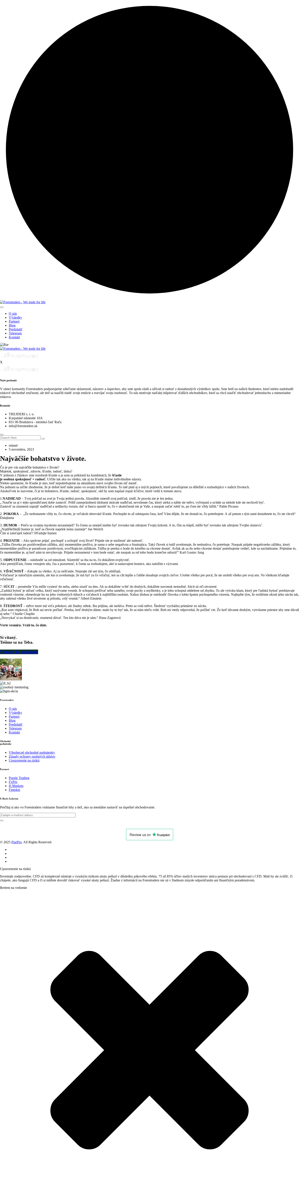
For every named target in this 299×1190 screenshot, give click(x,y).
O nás (13, 313)
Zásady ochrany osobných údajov (32, 756)
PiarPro (16, 842)
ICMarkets (16, 786)
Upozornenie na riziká (24, 760)
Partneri (14, 321)
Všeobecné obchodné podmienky (32, 752)
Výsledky (15, 317)
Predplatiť (16, 329)
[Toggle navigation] (2, 307)
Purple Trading (19, 778)
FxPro (13, 782)
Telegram (15, 333)
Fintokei (14, 790)
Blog (12, 325)
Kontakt (14, 337)
